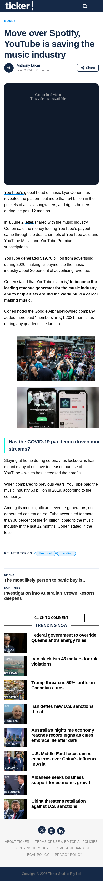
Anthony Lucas (29, 65)
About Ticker (17, 842)
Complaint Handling (73, 848)
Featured (46, 553)
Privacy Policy (68, 855)
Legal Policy (37, 855)
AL (9, 68)
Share (90, 68)
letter (29, 222)
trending (66, 553)
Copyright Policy (32, 848)
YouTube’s (14, 192)
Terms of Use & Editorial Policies (66, 842)
